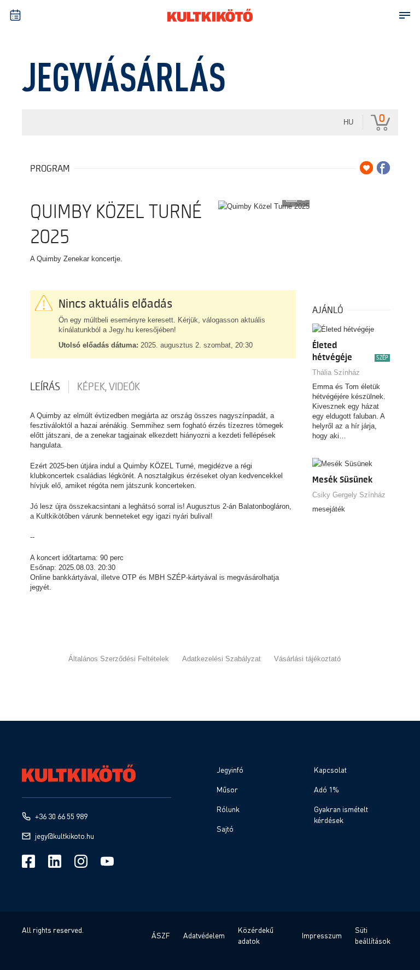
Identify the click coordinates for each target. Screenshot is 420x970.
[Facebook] (28, 861)
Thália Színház (336, 372)
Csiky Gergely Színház (349, 495)
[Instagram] (81, 861)
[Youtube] (107, 861)
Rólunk (228, 809)
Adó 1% (326, 789)
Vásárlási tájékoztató (307, 659)
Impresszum (322, 935)
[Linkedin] (54, 861)
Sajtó (225, 828)
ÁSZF (160, 935)
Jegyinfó (230, 769)
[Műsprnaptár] (15, 15)
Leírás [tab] (45, 387)
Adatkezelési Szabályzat (221, 659)
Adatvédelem (204, 935)
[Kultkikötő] (210, 15)
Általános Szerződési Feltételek (118, 659)
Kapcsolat (330, 769)
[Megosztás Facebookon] (383, 167)
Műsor (227, 789)
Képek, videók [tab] (108, 387)
